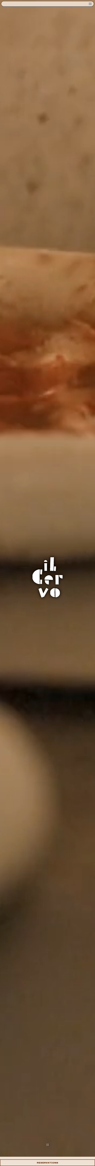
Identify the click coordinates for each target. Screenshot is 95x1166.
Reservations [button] (47, 1162)
